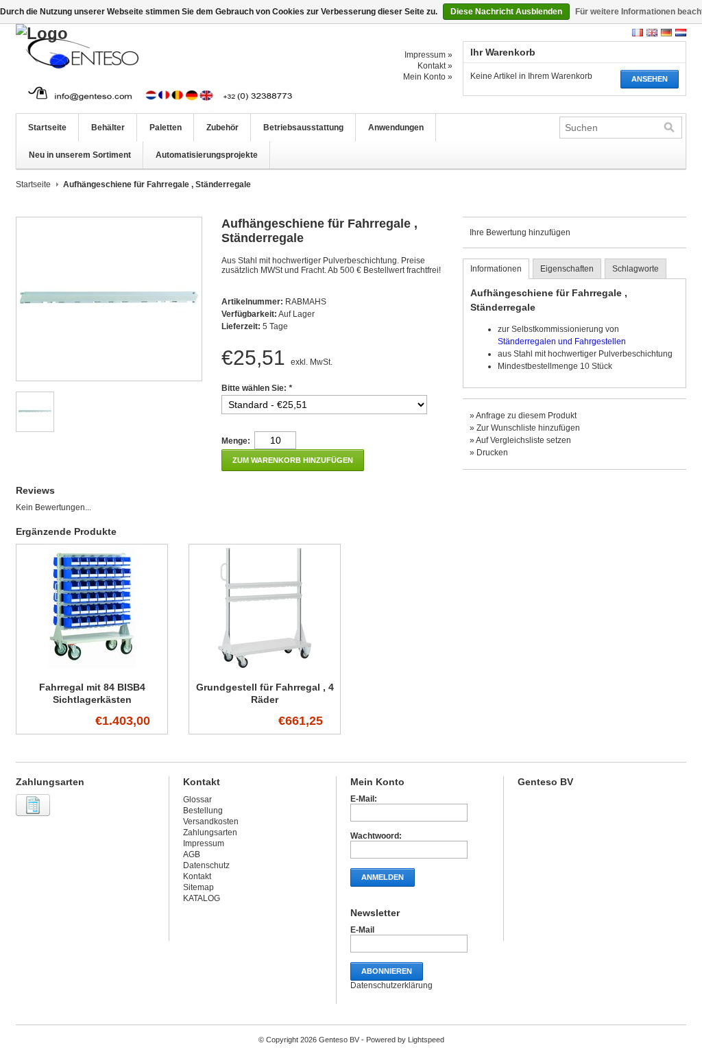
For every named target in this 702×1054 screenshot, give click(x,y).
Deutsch (666, 32)
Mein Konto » (427, 77)
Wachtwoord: (376, 836)
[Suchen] (669, 127)
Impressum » (428, 55)
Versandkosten (211, 821)
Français (637, 32)
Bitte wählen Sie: (256, 388)
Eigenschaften (567, 269)
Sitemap (198, 887)
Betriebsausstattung (303, 127)
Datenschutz (206, 865)
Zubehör (222, 127)
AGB (191, 854)
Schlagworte (635, 269)
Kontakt (197, 876)
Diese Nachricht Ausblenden (506, 11)
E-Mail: (363, 799)
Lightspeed (426, 1039)
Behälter (108, 127)
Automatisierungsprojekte (207, 155)
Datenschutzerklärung (391, 985)
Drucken (492, 452)
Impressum (203, 843)
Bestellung (203, 810)
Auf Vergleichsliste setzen (523, 440)
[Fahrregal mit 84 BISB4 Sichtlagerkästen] (91, 668)
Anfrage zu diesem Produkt (526, 415)
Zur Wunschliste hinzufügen (528, 428)
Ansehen (649, 79)
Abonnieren (386, 971)
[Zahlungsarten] (34, 817)
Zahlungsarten (210, 832)
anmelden (382, 877)
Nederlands (680, 32)
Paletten (165, 127)
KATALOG (201, 898)
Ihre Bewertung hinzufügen (520, 232)
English (651, 32)
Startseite (47, 127)
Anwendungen (396, 127)
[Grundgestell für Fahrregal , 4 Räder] (264, 668)
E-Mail (362, 930)
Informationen (496, 269)
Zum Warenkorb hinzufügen (292, 460)
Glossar (197, 799)
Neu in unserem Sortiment (80, 155)
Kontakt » (434, 66)
